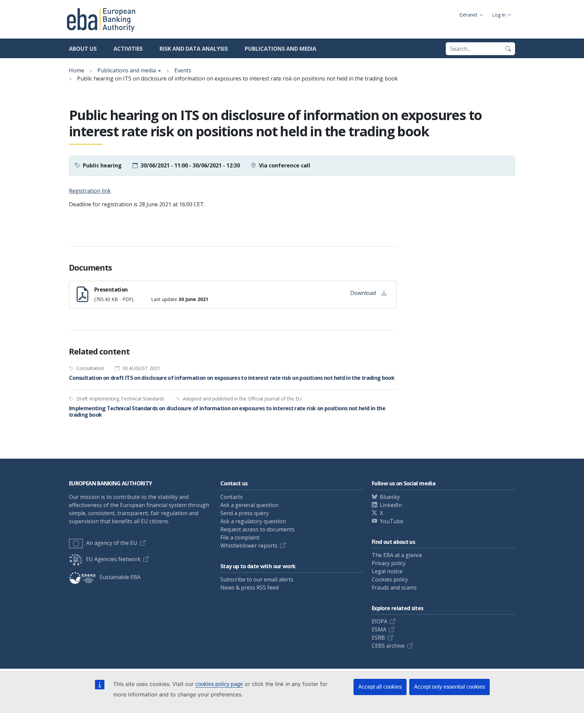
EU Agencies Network (113, 559)
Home (76, 70)
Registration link (90, 190)
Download (363, 293)
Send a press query (244, 513)
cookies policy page (219, 684)
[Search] (508, 48)
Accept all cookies (380, 687)
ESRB (378, 637)
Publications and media (280, 48)
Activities (128, 48)
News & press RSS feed (249, 587)
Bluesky (390, 497)
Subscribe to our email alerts (256, 579)
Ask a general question (249, 505)
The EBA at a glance (397, 555)
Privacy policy (389, 563)
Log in (499, 15)
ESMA (379, 629)
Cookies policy (390, 579)
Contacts (231, 497)
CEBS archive (388, 645)
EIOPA (379, 621)
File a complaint (240, 537)
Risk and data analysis (194, 48)
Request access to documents (257, 529)
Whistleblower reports (248, 545)
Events (182, 70)
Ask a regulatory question (253, 521)
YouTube (391, 521)
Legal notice (387, 571)
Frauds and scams (394, 587)
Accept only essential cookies (449, 687)
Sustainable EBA (120, 577)
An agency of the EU (111, 543)
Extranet (468, 15)
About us (83, 48)
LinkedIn (391, 505)
